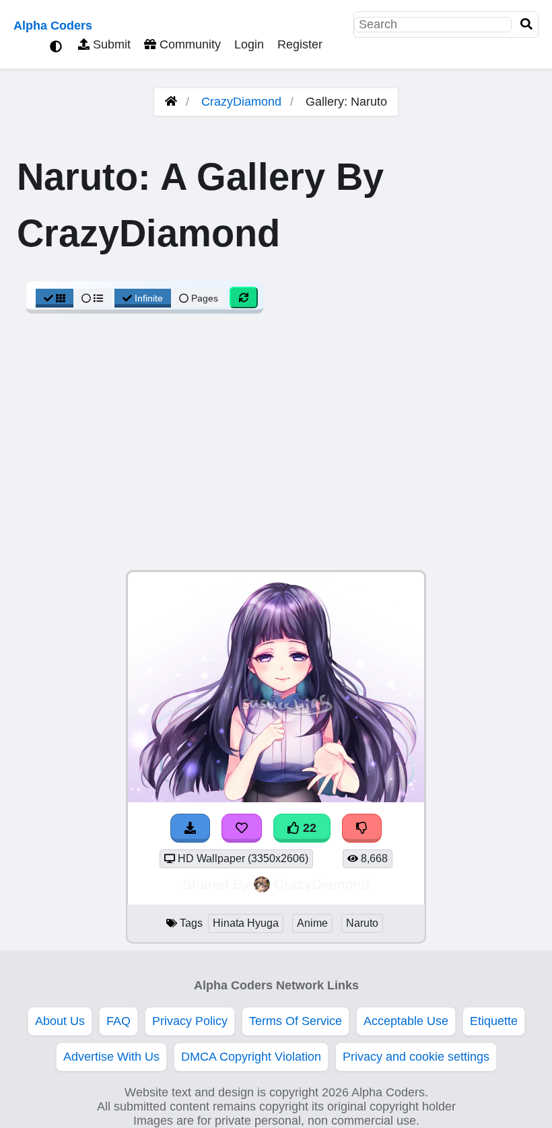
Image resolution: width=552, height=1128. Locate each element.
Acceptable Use (406, 1021)
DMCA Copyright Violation (251, 1056)
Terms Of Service (295, 1021)
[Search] (526, 24)
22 (308, 828)
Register (299, 44)
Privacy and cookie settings (416, 1056)
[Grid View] (54, 298)
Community (188, 44)
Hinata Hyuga (246, 923)
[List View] (92, 298)
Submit (110, 44)
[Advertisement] (276, 449)
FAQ (118, 1021)
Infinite (149, 298)
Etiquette (494, 1021)
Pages (204, 298)
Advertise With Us (111, 1056)
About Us (60, 1021)
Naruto (362, 923)
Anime (312, 923)
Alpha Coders (52, 25)
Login (249, 44)
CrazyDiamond (241, 101)
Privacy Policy (190, 1021)
